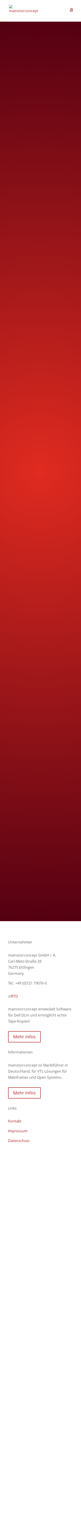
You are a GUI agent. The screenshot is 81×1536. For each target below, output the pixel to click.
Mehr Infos (24, 1037)
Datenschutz (18, 1140)
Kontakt (14, 1121)
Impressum (17, 1131)
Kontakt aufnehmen (40, 887)
